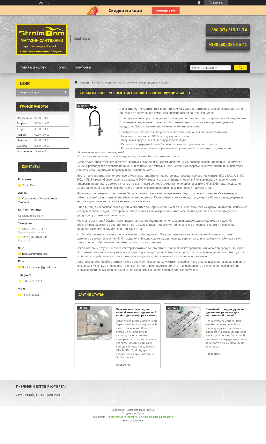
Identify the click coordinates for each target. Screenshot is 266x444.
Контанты (83, 67)
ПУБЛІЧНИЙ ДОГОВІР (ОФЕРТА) (39, 395)
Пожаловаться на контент (121, 417)
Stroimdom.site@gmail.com (39, 267)
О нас (63, 67)
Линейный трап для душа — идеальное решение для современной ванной (224, 312)
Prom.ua (150, 410)
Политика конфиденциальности (155, 417)
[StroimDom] (41, 38)
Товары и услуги (33, 67)
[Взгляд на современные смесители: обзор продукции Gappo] (96, 123)
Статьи (84, 82)
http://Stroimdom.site (35, 253)
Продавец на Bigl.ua (133, 413)
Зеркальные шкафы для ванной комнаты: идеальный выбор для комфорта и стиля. (137, 312)
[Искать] (240, 67)
